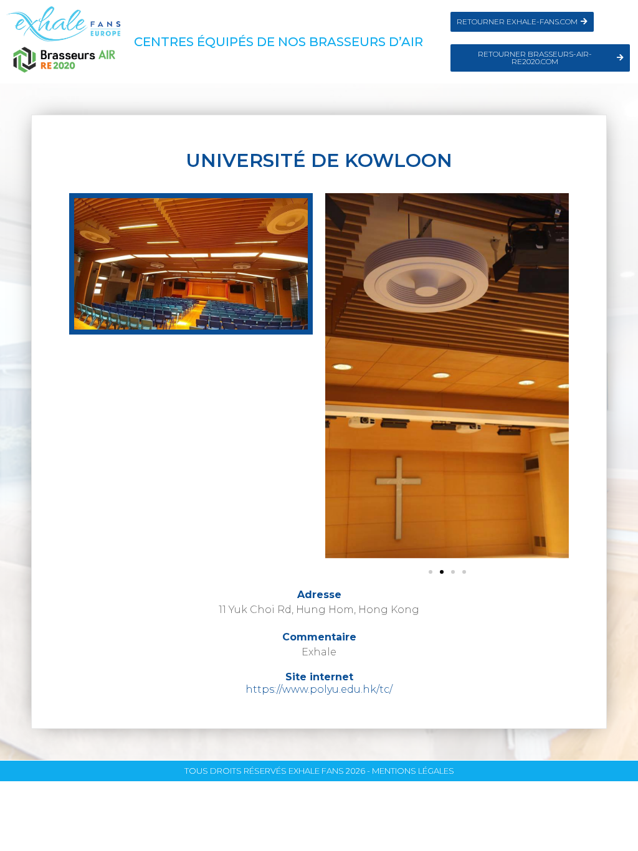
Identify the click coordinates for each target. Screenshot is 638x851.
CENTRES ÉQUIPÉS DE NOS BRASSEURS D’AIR (278, 41)
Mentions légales (413, 771)
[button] (430, 572)
